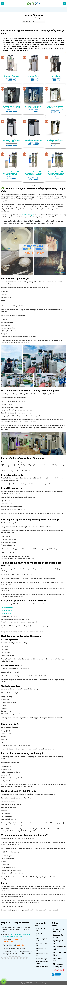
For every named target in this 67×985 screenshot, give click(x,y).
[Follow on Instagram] (5, 957)
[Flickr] (23, 957)
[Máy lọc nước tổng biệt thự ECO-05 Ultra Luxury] (55, 63)
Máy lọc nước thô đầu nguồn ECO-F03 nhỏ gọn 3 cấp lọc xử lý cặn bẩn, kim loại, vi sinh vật (55, 108)
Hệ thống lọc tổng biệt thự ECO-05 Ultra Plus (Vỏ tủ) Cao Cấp (33, 107)
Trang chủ (27, 18)
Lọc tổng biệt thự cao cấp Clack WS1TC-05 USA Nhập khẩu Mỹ (33, 139)
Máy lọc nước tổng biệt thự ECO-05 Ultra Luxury (55, 75)
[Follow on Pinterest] (14, 957)
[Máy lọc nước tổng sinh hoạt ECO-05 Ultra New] (33, 63)
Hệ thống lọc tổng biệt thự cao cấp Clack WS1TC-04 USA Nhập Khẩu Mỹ (11, 140)
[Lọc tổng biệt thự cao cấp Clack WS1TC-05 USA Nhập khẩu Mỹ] (33, 127)
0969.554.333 (17, 939)
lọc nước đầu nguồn (28, 215)
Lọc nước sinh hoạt (7, 607)
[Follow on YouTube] (20, 957)
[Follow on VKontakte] (26, 957)
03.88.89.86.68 (9, 942)
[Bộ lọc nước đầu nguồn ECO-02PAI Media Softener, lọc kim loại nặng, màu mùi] (11, 160)
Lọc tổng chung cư (7, 610)
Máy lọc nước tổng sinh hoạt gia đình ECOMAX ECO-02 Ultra (11, 75)
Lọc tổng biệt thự (6, 613)
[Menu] (2, 3)
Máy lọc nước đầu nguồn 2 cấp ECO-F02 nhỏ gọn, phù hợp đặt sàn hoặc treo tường (55, 140)
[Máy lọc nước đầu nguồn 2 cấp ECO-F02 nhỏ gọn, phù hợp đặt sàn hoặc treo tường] (55, 127)
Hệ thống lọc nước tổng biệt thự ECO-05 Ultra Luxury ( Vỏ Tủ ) (11, 107)
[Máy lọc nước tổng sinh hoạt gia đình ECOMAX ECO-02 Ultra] (11, 63)
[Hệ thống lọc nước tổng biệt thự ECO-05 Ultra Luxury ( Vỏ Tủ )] (11, 94)
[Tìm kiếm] (64, 3)
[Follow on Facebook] (2, 957)
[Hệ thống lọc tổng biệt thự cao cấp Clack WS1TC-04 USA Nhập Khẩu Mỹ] (11, 127)
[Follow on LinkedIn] (17, 957)
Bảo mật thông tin (42, 959)
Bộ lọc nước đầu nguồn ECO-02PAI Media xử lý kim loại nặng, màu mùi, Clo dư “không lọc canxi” (33, 174)
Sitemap (44, 983)
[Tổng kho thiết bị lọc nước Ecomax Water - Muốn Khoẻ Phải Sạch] (33, 3)
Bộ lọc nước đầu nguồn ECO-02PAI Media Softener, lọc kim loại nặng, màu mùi (11, 173)
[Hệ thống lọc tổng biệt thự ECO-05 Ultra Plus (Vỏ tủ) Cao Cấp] (33, 94)
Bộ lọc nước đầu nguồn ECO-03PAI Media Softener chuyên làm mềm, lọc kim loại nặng (55, 173)
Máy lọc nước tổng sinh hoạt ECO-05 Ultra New (33, 75)
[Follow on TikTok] (8, 957)
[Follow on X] (11, 957)
